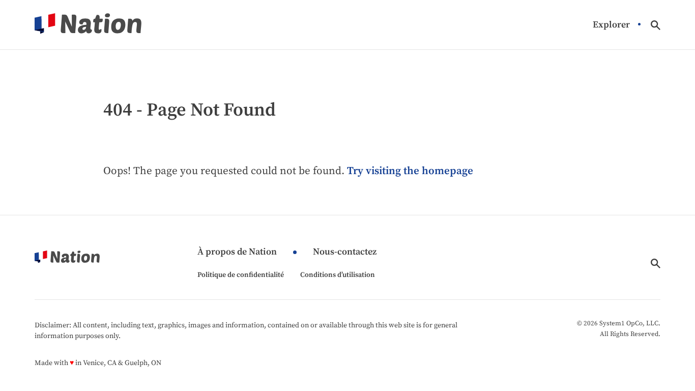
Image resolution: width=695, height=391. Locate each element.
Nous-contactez (345, 252)
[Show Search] (655, 25)
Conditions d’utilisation (337, 275)
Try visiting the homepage (410, 171)
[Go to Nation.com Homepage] (88, 25)
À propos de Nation (237, 252)
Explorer (611, 25)
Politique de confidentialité (240, 275)
